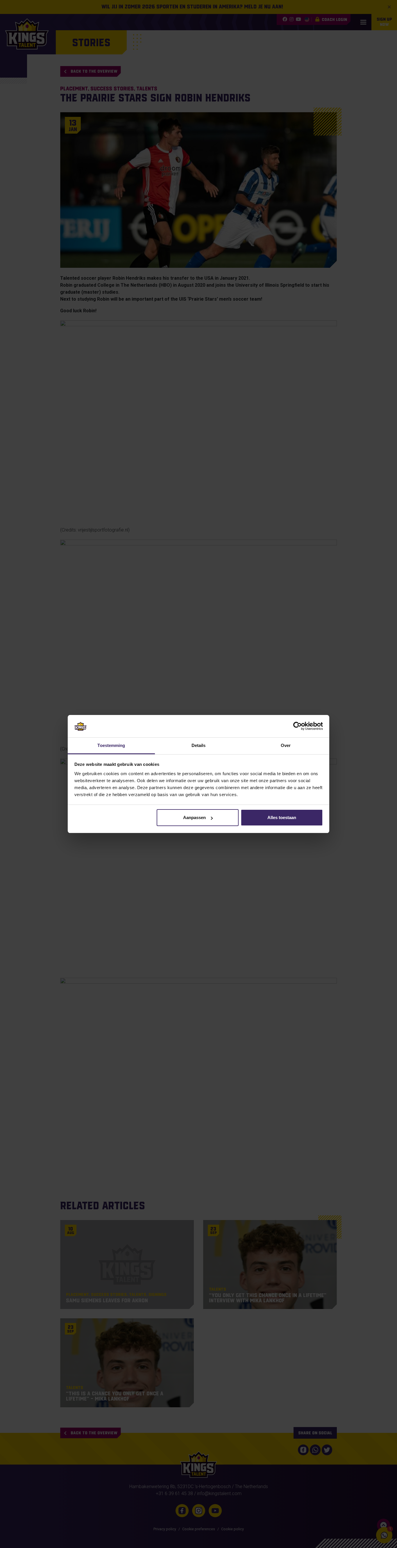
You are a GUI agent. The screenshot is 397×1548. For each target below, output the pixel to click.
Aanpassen (194, 817)
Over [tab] (286, 745)
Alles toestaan (281, 817)
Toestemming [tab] (111, 745)
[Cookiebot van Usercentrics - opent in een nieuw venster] (297, 726)
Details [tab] (199, 745)
